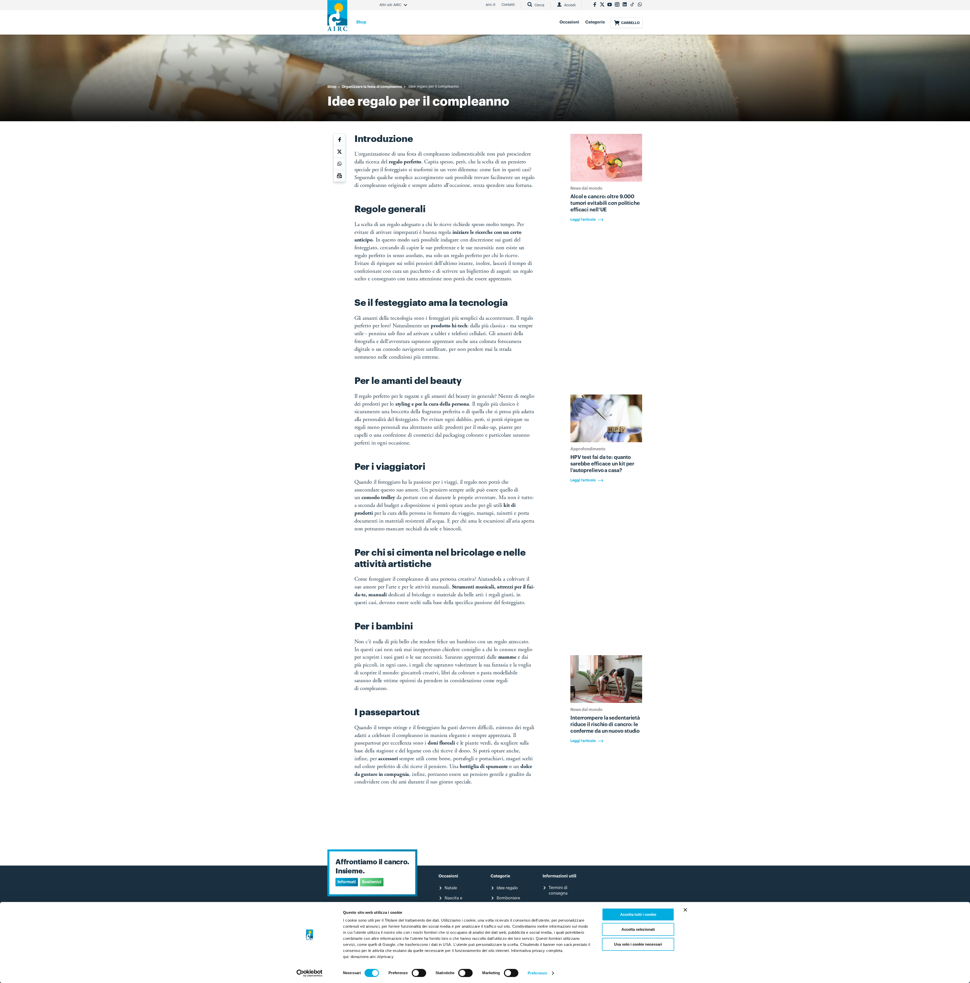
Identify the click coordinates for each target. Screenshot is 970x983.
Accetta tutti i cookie (638, 914)
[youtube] (609, 5)
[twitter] (602, 5)
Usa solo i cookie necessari (638, 944)
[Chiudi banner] (685, 910)
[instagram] (617, 5)
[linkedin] (624, 5)
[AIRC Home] (337, 17)
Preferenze (537, 973)
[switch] (419, 973)
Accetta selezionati (638, 929)
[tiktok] (632, 5)
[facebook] (594, 5)
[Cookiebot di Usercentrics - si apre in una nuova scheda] (309, 973)
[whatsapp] (640, 5)
